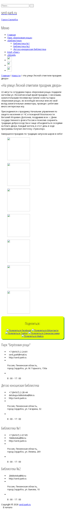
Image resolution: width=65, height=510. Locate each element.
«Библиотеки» (14, 40)
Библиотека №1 (21, 43)
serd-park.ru (25, 504)
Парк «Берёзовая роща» (19, 37)
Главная (11, 34)
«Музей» (11, 55)
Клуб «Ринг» (13, 52)
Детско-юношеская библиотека (29, 49)
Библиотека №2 (21, 46)
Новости (16, 75)
